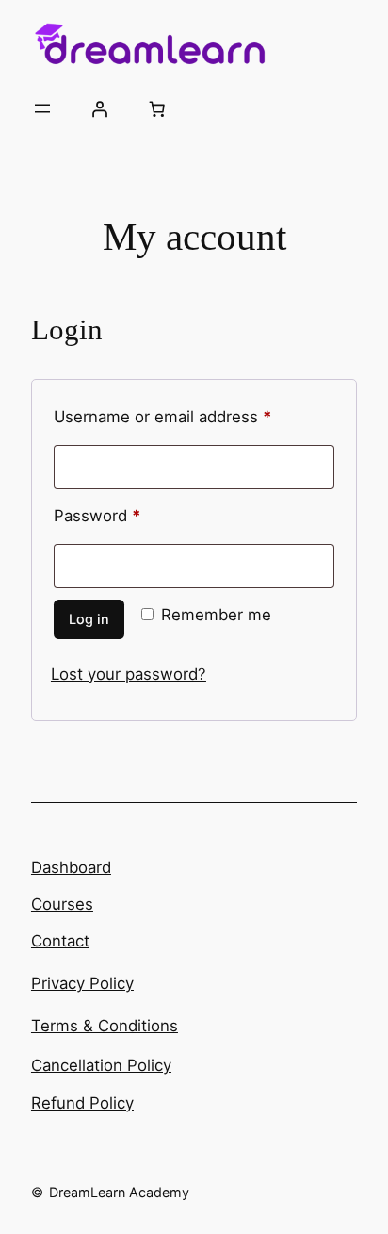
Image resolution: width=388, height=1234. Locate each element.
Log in (89, 619)
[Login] (100, 108)
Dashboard (71, 867)
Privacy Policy (82, 983)
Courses (62, 904)
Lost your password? (128, 674)
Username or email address (194, 416)
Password (130, 515)
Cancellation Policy (101, 1065)
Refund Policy (82, 1103)
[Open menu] (42, 108)
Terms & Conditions (104, 1025)
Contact (60, 940)
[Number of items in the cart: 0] (157, 108)
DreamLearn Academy (119, 1192)
